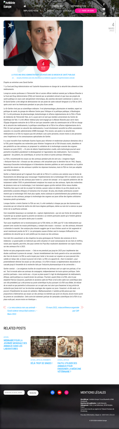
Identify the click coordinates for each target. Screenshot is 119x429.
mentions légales (108, 415)
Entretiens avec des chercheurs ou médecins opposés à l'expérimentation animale (48, 78)
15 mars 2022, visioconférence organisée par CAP (62, 309)
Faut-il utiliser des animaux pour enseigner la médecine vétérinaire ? (69, 367)
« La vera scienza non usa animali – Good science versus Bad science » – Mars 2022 (22, 310)
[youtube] (104, 9)
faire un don (87, 10)
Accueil (19, 78)
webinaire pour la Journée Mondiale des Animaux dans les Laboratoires (15, 344)
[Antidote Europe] (12, 7)
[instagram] (104, 13)
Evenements (47, 360)
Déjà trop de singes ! (41, 363)
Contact (67, 10)
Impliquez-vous (31, 10)
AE (13, 78)
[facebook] (104, 4)
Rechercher (33, 393)
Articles (39, 360)
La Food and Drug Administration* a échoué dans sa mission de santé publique (43, 75)
